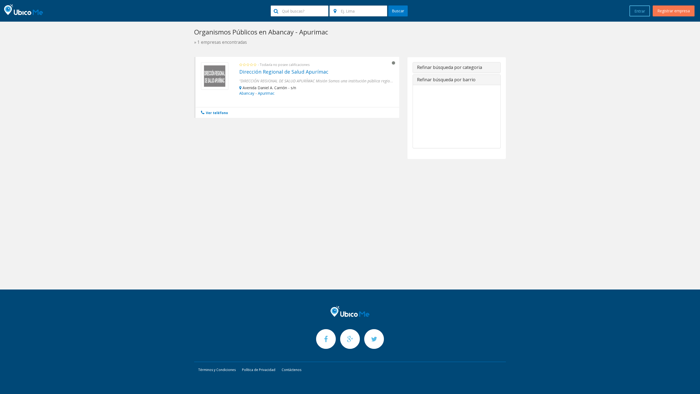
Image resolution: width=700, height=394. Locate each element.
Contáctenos (291, 369)
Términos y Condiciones (217, 369)
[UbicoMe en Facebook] (326, 338)
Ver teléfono (216, 113)
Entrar (639, 11)
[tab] (456, 67)
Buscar (398, 10)
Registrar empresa (673, 10)
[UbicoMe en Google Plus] (351, 338)
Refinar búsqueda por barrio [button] (446, 80)
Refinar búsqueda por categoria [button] (449, 67)
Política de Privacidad (258, 369)
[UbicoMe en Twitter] (374, 338)
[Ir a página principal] (350, 311)
